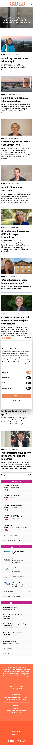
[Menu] (2, 3)
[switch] (28, 377)
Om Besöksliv (16, 728)
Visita (19, 678)
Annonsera (16, 734)
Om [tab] (27, 343)
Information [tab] (16, 343)
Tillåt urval (16, 400)
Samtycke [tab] (6, 343)
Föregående (5, 475)
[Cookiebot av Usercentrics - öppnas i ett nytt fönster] (23, 338)
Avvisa (16, 406)
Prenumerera (16, 731)
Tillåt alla (16, 396)
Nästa (30, 475)
